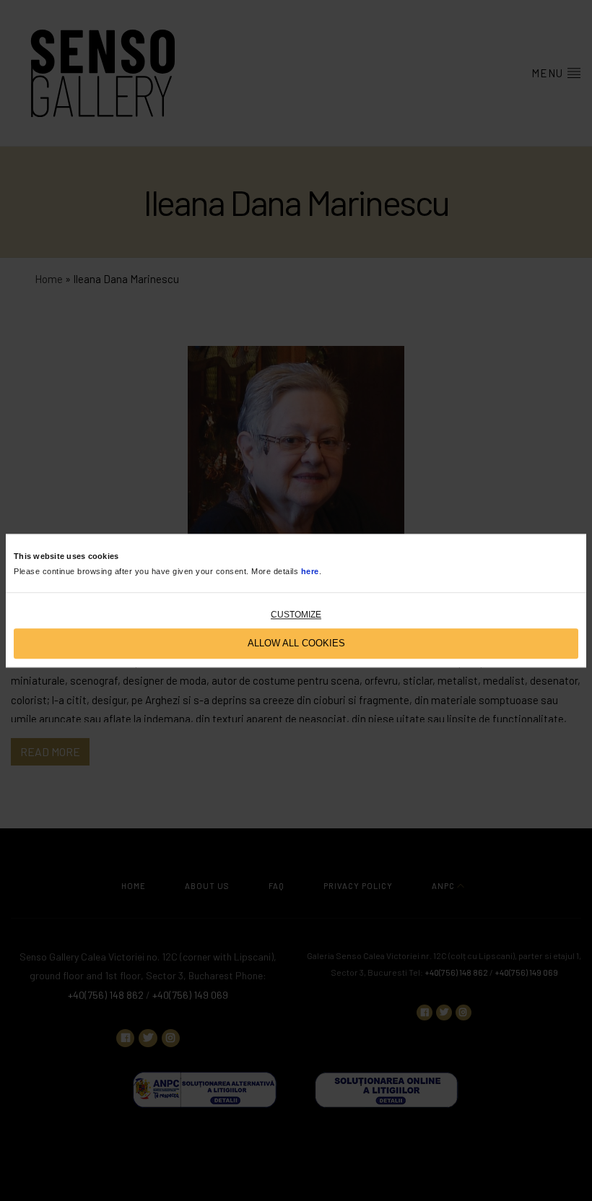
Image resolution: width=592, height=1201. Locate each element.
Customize (296, 615)
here (310, 571)
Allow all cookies (296, 643)
